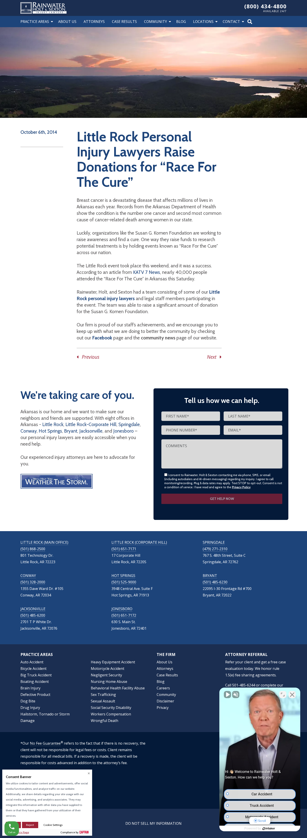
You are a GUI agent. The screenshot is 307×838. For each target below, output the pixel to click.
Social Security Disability (111, 707)
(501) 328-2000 (32, 582)
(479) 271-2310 (215, 548)
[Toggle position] (282, 694)
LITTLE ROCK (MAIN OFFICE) (44, 542)
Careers (163, 688)
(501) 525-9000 (123, 582)
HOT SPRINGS (123, 575)
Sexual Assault (103, 701)
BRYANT (210, 575)
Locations (203, 21)
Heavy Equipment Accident (113, 662)
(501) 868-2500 (32, 548)
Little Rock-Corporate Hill (90, 424)
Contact (231, 21)
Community (155, 21)
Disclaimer (165, 701)
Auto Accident (31, 662)
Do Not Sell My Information (153, 823)
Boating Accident (34, 681)
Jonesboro (123, 431)
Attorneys (94, 21)
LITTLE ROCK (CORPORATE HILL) (139, 542)
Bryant (70, 431)
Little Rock (52, 424)
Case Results (124, 21)
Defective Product (35, 694)
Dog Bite (27, 701)
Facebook (102, 338)
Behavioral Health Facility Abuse (118, 688)
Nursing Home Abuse (109, 681)
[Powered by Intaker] (269, 828)
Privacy (163, 707)
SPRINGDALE (214, 542)
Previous (88, 357)
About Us (67, 21)
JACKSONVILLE (32, 608)
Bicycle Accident (33, 668)
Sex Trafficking (103, 694)
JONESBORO (121, 608)
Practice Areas (34, 21)
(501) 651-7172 (123, 615)
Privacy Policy (241, 487)
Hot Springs (50, 431)
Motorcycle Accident (107, 668)
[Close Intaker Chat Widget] (292, 694)
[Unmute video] (227, 694)
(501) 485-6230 (215, 582)
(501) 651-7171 (123, 548)
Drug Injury (30, 707)
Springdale (129, 424)
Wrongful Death (104, 720)
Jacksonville (90, 431)
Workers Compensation (111, 714)
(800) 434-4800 (265, 6)
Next (213, 357)
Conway (28, 431)
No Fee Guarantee (45, 743)
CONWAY (28, 575)
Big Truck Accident (36, 675)
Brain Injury (30, 688)
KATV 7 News (146, 272)
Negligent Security (106, 675)
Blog (181, 21)
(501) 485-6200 (32, 615)
